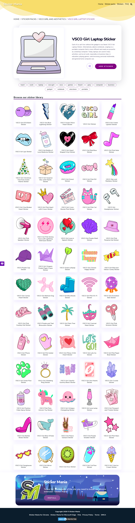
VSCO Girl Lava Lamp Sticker (89, 409)
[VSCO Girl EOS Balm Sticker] (23, 111)
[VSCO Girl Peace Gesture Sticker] (67, 424)
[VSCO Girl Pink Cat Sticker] (89, 196)
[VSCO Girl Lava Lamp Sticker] (89, 397)
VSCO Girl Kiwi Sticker (67, 467)
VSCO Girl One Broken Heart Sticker (23, 208)
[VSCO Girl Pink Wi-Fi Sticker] (89, 284)
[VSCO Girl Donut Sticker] (67, 167)
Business (111, 85)
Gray (89, 85)
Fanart (80, 85)
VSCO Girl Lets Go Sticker (89, 354)
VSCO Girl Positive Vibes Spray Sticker (23, 409)
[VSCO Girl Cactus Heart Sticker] (23, 284)
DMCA (103, 515)
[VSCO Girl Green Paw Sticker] (23, 369)
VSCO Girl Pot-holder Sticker (45, 354)
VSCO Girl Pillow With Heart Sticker (67, 354)
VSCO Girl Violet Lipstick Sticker (111, 124)
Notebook (61, 89)
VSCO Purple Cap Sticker (23, 269)
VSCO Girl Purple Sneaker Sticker (89, 437)
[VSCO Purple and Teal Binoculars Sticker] (45, 312)
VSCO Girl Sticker (89, 124)
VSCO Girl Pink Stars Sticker (111, 437)
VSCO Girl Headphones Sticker (111, 208)
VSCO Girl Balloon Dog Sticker (45, 297)
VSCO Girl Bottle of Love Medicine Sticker (45, 151)
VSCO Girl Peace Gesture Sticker (67, 437)
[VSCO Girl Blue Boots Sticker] (67, 284)
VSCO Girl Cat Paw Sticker (89, 466)
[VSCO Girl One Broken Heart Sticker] (23, 196)
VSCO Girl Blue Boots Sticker (67, 297)
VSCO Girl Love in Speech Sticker (67, 239)
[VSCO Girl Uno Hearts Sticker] (89, 369)
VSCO (61, 85)
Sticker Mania (12, 4)
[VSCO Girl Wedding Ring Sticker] (45, 369)
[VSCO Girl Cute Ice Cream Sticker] (111, 454)
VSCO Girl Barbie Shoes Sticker (23, 437)
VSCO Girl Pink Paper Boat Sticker (111, 354)
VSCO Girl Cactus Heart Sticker (23, 297)
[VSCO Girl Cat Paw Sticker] (89, 454)
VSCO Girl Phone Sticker (23, 354)
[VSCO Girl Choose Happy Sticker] (89, 255)
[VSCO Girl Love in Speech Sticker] (67, 226)
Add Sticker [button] (106, 66)
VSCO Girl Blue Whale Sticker (45, 437)
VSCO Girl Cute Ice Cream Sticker (111, 466)
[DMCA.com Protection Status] (67, 521)
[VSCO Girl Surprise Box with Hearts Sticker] (45, 167)
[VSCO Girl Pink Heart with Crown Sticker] (45, 196)
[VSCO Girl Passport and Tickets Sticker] (111, 397)
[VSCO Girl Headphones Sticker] (111, 196)
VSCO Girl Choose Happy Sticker (89, 269)
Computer (99, 85)
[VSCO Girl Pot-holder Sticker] (45, 342)
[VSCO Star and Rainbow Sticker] (111, 167)
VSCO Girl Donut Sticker (67, 180)
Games (70, 85)
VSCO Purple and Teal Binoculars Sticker (45, 324)
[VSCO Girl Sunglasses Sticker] (23, 454)
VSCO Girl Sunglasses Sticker (23, 466)
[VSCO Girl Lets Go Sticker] (89, 342)
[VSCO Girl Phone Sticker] (23, 342)
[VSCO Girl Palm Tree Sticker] (67, 312)
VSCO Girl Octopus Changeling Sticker (67, 409)
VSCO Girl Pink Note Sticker (111, 151)
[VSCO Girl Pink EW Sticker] (89, 167)
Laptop (40, 85)
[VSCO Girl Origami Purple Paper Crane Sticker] (45, 255)
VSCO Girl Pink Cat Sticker (89, 208)
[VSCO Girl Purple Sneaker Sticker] (89, 424)
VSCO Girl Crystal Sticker (111, 381)
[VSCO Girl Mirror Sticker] (45, 454)
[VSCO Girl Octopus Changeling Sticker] (67, 397)
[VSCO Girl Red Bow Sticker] (89, 139)
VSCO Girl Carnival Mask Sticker (89, 324)
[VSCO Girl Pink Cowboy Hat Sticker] (23, 312)
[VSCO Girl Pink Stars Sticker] (111, 424)
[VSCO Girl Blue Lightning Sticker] (45, 111)
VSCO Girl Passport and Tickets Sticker (111, 409)
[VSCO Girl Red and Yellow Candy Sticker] (111, 255)
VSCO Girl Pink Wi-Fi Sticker (89, 297)
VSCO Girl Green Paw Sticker (24, 381)
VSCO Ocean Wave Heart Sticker (67, 124)
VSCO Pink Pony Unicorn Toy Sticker (45, 409)
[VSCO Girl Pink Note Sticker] (111, 139)
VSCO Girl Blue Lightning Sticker (45, 124)
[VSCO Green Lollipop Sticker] (67, 255)
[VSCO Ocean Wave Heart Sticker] (67, 111)
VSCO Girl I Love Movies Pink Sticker (67, 208)
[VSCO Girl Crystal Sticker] (111, 369)
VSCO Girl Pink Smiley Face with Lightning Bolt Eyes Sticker (45, 238)
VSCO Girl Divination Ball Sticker (111, 297)
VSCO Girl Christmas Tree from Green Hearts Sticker (23, 179)
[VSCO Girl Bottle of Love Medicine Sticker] (45, 139)
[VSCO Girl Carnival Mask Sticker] (89, 312)
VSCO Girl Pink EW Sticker (90, 180)
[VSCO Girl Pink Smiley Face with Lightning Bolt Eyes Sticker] (45, 226)
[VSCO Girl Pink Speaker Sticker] (23, 226)
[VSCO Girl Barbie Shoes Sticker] (23, 424)
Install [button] (52, 498)
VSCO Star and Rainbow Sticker (111, 180)
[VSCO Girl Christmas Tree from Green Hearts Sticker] (23, 167)
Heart (23, 85)
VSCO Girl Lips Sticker (23, 152)
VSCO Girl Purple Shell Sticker (89, 239)
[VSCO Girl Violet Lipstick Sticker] (111, 111)
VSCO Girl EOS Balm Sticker (23, 124)
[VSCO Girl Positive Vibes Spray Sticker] (23, 397)
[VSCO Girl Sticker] (89, 112)
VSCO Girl (51, 85)
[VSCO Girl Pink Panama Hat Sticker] (111, 226)
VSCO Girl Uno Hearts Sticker (89, 381)
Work (31, 85)
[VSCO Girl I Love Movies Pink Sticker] (67, 196)
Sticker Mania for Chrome (39, 515)
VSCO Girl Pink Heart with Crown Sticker (45, 208)
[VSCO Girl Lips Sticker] (23, 139)
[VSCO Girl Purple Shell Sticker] (89, 226)
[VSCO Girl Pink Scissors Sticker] (111, 312)
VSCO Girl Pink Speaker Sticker (23, 239)
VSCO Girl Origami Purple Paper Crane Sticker (45, 268)
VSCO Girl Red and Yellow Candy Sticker (111, 269)
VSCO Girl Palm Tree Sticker (67, 324)
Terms (97, 515)
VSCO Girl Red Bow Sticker (89, 151)
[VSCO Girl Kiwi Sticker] (67, 455)
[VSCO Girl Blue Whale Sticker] (45, 424)
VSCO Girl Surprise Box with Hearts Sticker (45, 179)
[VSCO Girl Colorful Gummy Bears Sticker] (67, 369)
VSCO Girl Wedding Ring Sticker (45, 381)
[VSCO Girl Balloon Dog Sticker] (45, 284)
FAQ (79, 515)
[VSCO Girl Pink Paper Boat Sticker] (111, 342)
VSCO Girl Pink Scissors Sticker (111, 324)
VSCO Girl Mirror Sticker (45, 466)
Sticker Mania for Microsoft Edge (63, 515)
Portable (85, 89)
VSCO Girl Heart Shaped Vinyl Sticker (67, 151)
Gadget (49, 89)
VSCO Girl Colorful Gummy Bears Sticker (67, 381)
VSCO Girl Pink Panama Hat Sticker (111, 239)
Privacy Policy (87, 515)
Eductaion (73, 89)
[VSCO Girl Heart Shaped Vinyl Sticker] (67, 139)
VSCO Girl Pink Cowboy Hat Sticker (23, 324)
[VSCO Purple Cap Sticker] (23, 255)
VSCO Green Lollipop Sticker (67, 269)
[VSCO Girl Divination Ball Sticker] (111, 284)
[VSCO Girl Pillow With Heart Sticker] (67, 342)
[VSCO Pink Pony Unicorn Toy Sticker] (45, 397)
